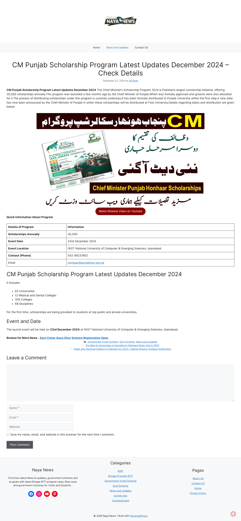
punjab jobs (120, 495)
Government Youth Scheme (103, 341)
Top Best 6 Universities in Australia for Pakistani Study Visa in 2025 (122, 345)
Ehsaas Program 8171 (120, 476)
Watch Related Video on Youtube (120, 211)
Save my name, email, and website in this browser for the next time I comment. (62, 434)
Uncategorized (120, 500)
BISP (120, 471)
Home (96, 47)
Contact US (141, 47)
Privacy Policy (198, 493)
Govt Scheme (127, 341)
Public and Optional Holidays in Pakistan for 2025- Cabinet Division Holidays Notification (122, 349)
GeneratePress (139, 515)
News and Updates (117, 47)
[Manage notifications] (233, 513)
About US (198, 478)
